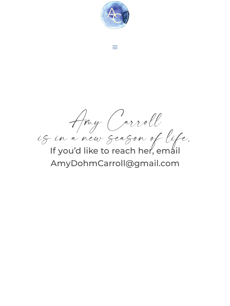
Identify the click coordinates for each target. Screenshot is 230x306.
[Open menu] (115, 47)
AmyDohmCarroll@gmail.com (115, 163)
